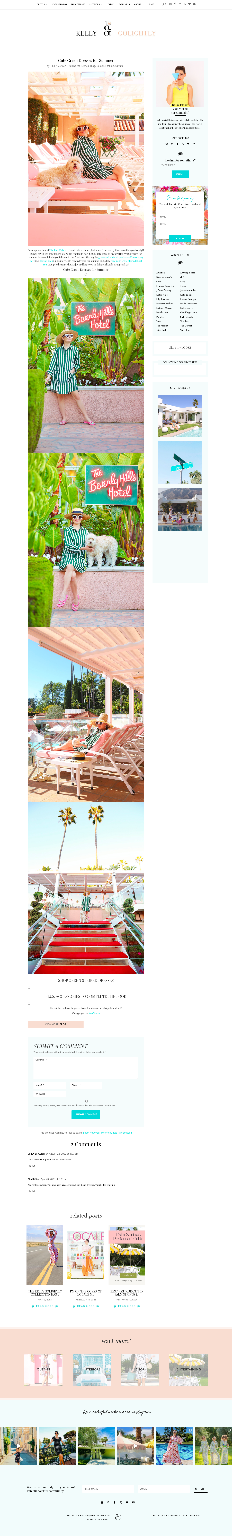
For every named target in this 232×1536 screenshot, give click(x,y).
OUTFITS (41, 4)
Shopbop (184, 321)
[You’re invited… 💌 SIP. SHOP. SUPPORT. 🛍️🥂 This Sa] (213, 1446)
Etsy (182, 282)
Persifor (160, 317)
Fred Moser (94, 1013)
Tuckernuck (46, 261)
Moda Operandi (188, 304)
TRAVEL (111, 4)
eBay (158, 282)
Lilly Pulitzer (162, 299)
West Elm (185, 330)
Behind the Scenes (78, 65)
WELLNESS (124, 4)
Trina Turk (161, 330)
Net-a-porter (187, 308)
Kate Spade (186, 295)
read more (44, 1306)
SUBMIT (180, 174)
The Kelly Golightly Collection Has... (45, 1292)
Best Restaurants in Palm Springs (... (127, 1292)
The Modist (162, 326)
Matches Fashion (165, 304)
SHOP (151, 4)
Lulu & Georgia (188, 299)
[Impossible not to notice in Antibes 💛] (18, 1446)
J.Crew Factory (163, 290)
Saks (158, 321)
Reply (31, 1166)
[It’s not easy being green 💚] (96, 1446)
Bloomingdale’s (164, 277)
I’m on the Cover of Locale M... (86, 1292)
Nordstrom (162, 313)
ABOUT (137, 4)
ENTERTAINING (59, 4)
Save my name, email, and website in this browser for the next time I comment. (74, 1105)
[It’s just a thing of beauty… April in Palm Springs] (135, 1446)
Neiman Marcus (164, 308)
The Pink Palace (57, 250)
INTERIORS (95, 4)
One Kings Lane (188, 313)
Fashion (109, 65)
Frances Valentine (165, 286)
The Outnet (186, 326)
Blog (92, 65)
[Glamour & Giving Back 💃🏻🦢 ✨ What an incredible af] (174, 1446)
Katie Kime (162, 295)
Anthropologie (187, 273)
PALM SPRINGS (78, 4)
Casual (100, 65)
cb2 (182, 277)
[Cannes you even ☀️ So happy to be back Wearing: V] (57, 1446)
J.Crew (183, 286)
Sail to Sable (186, 317)
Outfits (119, 65)
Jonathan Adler (188, 290)
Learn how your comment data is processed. (107, 1132)
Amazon (160, 273)
